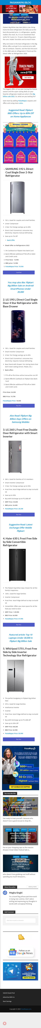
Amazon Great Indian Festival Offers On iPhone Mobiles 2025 (20, 835)
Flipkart (16, 14)
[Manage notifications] (4, 1023)
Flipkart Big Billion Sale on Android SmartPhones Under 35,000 (20, 287)
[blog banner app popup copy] (20, 72)
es (20, 113)
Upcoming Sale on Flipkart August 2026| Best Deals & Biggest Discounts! (20, 806)
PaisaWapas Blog (20, 2)
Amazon (8, 829)
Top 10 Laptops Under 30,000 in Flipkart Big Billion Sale (21, 637)
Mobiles (24, 829)
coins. (21, 103)
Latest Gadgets (16, 830)
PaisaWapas (22, 101)
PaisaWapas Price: (9, 401)
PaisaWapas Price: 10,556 (14, 266)
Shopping (24, 14)
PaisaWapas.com (26, 1009)
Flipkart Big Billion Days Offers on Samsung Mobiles (20, 418)
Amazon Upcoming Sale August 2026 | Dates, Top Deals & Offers (20, 863)
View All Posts (32, 886)
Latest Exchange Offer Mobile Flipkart (20, 527)
